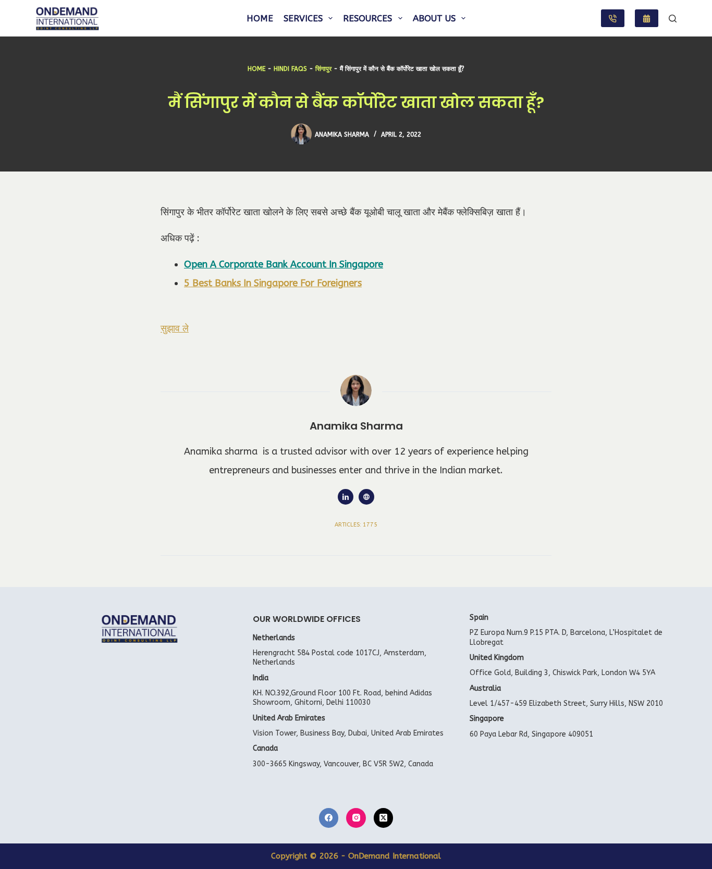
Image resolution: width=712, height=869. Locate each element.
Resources (367, 18)
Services (303, 18)
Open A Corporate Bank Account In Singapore (283, 264)
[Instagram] (356, 818)
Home (260, 18)
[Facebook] (329, 818)
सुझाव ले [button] (175, 328)
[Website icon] (366, 497)
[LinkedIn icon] (345, 497)
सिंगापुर (323, 68)
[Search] (673, 18)
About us (434, 18)
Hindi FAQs (290, 68)
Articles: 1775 (356, 524)
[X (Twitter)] (384, 818)
